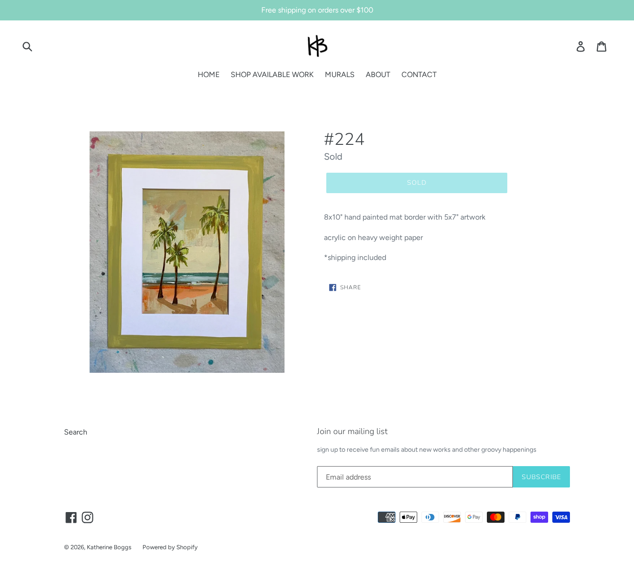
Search (75, 432)
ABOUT (378, 74)
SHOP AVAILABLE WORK (272, 74)
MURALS (340, 74)
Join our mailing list (352, 432)
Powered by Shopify (170, 547)
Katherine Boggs (109, 547)
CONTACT (419, 74)
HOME (209, 74)
